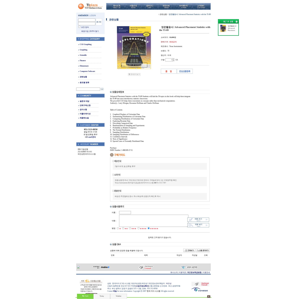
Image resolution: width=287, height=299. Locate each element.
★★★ (133, 229)
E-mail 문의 (91, 137)
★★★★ (143, 229)
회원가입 (84, 31)
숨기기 (208, 296)
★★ (126, 229)
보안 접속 (85, 27)
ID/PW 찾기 (94, 31)
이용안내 (206, 272)
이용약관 (182, 272)
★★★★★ (154, 229)
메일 (115, 291)
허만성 (168, 283)
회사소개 (174, 272)
